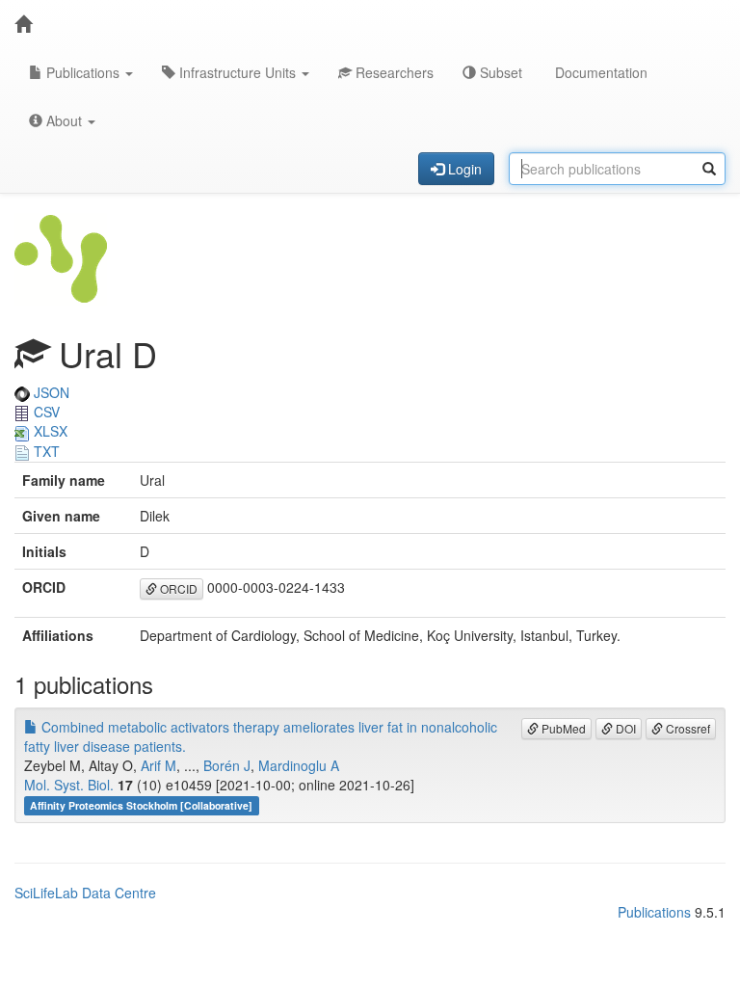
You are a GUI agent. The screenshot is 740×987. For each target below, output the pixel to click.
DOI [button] (624, 728)
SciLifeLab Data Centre (85, 892)
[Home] (23, 24)
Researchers (393, 72)
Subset (499, 72)
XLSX (48, 430)
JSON (49, 392)
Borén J (227, 765)
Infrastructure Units (237, 72)
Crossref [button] (686, 728)
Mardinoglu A (298, 765)
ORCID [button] (177, 588)
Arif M (158, 765)
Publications (82, 72)
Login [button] (463, 168)
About (64, 120)
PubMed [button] (562, 728)
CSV (45, 411)
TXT (45, 451)
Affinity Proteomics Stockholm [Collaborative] (141, 805)
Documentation (599, 72)
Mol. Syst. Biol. (69, 784)
